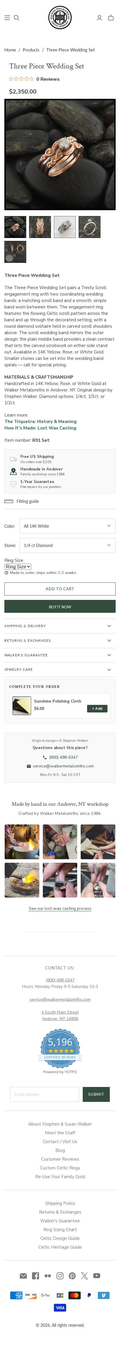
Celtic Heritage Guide (60, 1247)
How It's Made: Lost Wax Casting (40, 428)
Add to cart (60, 588)
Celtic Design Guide (60, 1238)
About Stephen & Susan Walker (60, 1124)
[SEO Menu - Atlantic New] (7, 18)
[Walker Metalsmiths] (60, 17)
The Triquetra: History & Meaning (40, 421)
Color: (9, 526)
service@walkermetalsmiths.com (60, 999)
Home (10, 49)
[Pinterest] (72, 1275)
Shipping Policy (60, 1203)
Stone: (10, 545)
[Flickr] (47, 1275)
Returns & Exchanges (60, 1212)
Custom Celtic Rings (60, 1168)
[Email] (23, 1275)
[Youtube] (96, 1275)
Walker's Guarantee (60, 1221)
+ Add (97, 709)
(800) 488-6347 (60, 980)
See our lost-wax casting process (60, 908)
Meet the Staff (60, 1133)
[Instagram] (60, 1275)
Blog (60, 1150)
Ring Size (13, 560)
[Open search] (17, 18)
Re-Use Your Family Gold (60, 1177)
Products (31, 49)
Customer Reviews (60, 1159)
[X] (84, 1275)
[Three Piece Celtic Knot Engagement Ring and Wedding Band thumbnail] (15, 227)
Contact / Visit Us (60, 1142)
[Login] (99, 18)
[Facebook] (35, 1275)
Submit (96, 1094)
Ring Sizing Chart (60, 1230)
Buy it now (60, 607)
